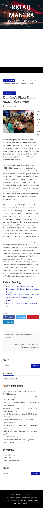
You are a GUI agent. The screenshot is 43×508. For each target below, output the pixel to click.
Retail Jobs (7, 458)
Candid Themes (22, 503)
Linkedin (9, 322)
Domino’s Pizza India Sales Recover (19, 286)
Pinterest (34, 317)
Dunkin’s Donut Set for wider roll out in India (22, 295)
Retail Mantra (21, 11)
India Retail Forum (9, 455)
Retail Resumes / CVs (11, 461)
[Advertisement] (21, 48)
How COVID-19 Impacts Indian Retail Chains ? (20, 437)
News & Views (9, 93)
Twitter (22, 317)
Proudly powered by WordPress (18, 498)
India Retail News (14, 386)
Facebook (9, 317)
